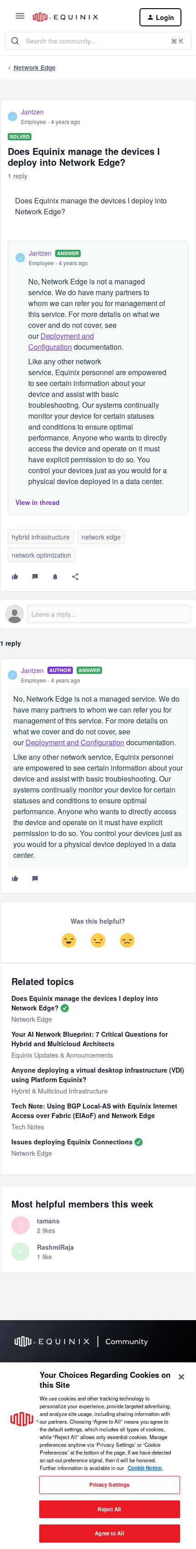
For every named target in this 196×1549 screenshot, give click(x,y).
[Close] (181, 1377)
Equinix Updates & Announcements (62, 1054)
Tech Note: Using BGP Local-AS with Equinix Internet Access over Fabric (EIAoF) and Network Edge (94, 1110)
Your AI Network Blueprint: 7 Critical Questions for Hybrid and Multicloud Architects (89, 1038)
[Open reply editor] (98, 614)
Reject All (109, 1509)
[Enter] (15, 41)
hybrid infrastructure (41, 536)
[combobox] (98, 41)
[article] (98, 776)
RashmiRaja (55, 1247)
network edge (101, 536)
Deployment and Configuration (61, 341)
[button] (20, 18)
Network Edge (35, 67)
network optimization (41, 554)
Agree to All (109, 1533)
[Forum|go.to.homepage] (79, 17)
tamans (48, 1220)
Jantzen (32, 111)
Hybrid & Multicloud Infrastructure (59, 1090)
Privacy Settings (109, 1484)
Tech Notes (27, 1126)
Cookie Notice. (145, 1467)
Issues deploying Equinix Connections (72, 1141)
